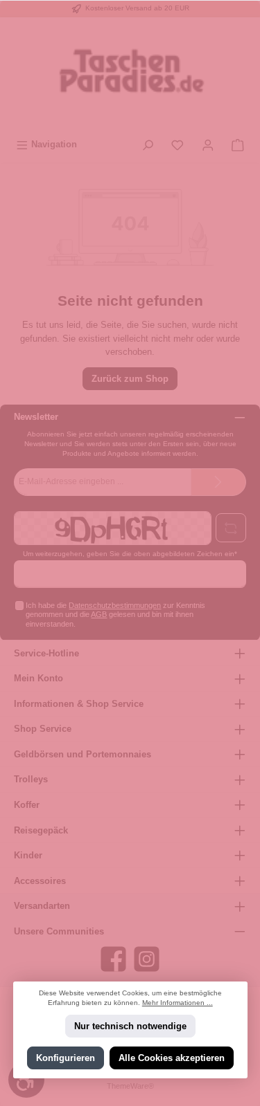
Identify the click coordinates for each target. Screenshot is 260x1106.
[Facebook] (113, 959)
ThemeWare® (130, 1086)
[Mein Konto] (208, 144)
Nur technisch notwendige (130, 1026)
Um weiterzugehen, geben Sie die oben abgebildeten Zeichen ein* (130, 553)
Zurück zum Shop (130, 379)
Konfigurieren (64, 1058)
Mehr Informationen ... (177, 1002)
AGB (99, 614)
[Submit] (218, 482)
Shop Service (42, 728)
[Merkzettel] (177, 144)
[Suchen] (147, 144)
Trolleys (31, 779)
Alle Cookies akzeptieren (172, 1058)
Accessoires (40, 881)
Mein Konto (38, 678)
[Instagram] (146, 959)
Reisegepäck (41, 830)
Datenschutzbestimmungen (115, 605)
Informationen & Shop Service (79, 704)
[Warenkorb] (238, 144)
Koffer (27, 805)
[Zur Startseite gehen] (130, 75)
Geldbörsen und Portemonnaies (82, 754)
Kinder (28, 855)
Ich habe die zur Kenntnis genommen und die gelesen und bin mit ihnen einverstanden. (115, 614)
